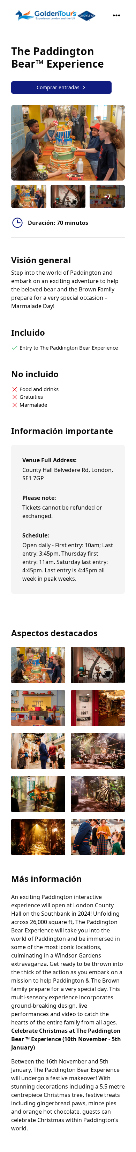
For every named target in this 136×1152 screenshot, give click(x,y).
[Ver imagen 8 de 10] (98, 794)
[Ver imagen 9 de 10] (38, 837)
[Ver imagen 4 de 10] (98, 708)
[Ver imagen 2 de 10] (98, 665)
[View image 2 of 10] (68, 196)
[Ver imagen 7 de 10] (38, 794)
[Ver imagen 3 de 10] (38, 708)
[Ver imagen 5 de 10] (38, 751)
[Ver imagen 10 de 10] (98, 837)
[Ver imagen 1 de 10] (38, 665)
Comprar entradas (58, 87)
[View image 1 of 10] (28, 196)
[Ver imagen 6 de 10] (98, 751)
